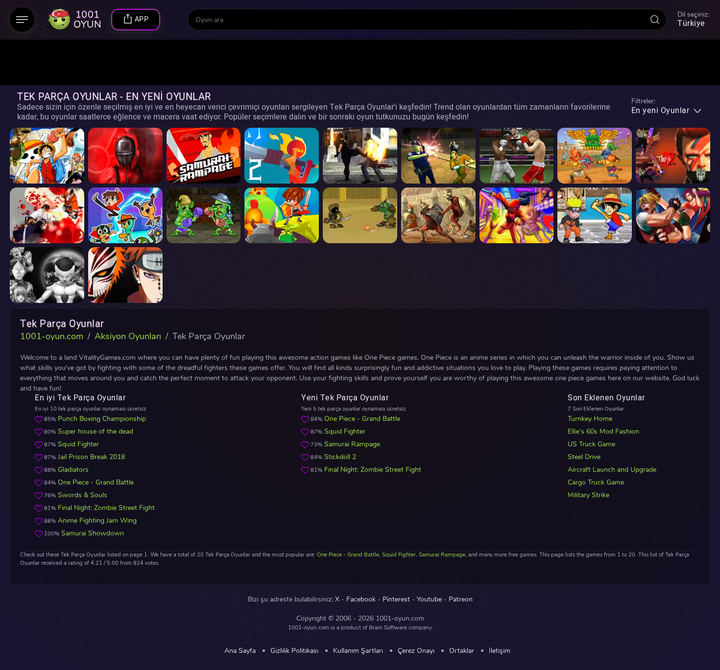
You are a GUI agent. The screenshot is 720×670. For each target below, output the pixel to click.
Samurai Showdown (92, 533)
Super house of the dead (95, 431)
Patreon (461, 599)
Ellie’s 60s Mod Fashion (603, 431)
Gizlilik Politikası (294, 651)
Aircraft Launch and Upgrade (612, 469)
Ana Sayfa (240, 651)
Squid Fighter (78, 444)
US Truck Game (591, 444)
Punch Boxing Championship (102, 418)
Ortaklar (461, 651)
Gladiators (73, 469)
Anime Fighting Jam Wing (97, 520)
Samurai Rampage (352, 444)
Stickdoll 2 (340, 457)
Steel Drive (584, 457)
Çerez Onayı (416, 651)
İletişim (499, 651)
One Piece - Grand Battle (96, 482)
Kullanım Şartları (358, 651)
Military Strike (588, 495)
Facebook (361, 599)
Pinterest (396, 599)
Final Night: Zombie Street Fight (106, 507)
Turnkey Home (590, 418)
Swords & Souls (82, 495)
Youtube (429, 599)
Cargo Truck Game (596, 482)
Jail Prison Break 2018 (91, 457)
